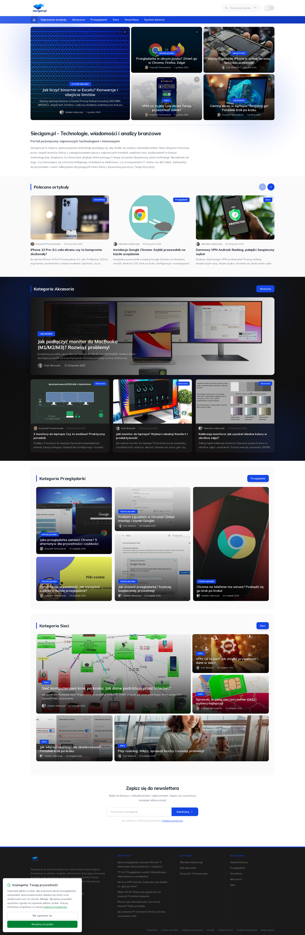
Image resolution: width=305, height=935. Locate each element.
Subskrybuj (183, 811)
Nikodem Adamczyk (74, 112)
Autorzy (186, 855)
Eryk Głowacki (232, 67)
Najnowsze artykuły (53, 19)
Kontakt (210, 930)
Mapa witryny (267, 930)
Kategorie (237, 855)
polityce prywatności (55, 907)
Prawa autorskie (170, 930)
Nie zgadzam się (42, 915)
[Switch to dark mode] (269, 8)
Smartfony (132, 19)
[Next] (270, 186)
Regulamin (152, 930)
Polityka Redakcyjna (247, 930)
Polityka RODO (225, 930)
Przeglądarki (99, 19)
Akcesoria (78, 19)
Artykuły (124, 855)
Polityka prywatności (172, 820)
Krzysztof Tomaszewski (160, 67)
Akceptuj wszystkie (42, 924)
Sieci (116, 19)
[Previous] (262, 186)
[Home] (34, 19)
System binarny (154, 19)
